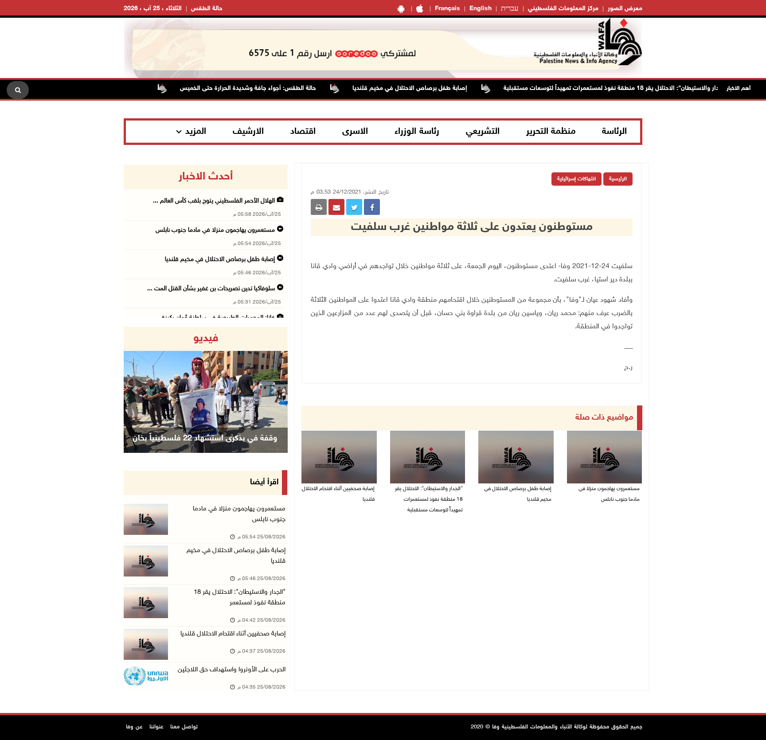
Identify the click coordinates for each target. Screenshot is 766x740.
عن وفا (134, 727)
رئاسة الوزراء (417, 131)
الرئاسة (614, 131)
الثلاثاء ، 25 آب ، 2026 (153, 8)
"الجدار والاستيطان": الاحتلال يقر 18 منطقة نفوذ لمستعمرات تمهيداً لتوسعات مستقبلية (631, 88)
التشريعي (483, 131)
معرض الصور (625, 8)
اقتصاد (303, 131)
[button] (136, 390)
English (480, 8)
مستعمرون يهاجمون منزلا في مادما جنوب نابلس (609, 494)
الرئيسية (618, 179)
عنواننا (156, 727)
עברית (510, 8)
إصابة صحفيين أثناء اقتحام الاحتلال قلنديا (338, 494)
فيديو (206, 338)
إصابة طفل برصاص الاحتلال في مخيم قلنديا (425, 88)
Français (447, 8)
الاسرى (355, 131)
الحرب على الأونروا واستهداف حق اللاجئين (231, 670)
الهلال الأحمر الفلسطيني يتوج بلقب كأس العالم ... (214, 201)
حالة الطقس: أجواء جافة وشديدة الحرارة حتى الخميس (263, 88)
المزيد (195, 131)
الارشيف (248, 131)
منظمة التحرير (551, 131)
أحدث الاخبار (206, 176)
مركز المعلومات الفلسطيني (563, 8)
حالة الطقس (207, 8)
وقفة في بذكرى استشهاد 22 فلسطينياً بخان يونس (205, 450)
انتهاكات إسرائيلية (576, 179)
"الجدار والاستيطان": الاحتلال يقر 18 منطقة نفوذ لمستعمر (239, 597)
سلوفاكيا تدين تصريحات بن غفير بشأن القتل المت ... (211, 288)
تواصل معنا (184, 727)
